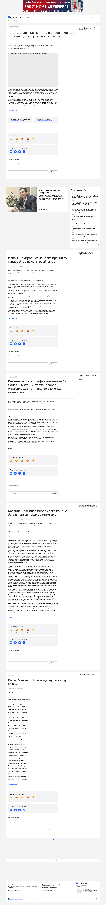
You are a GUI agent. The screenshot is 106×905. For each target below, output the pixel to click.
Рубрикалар (17, 21)
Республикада (13, 253)
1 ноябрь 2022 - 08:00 (12, 266)
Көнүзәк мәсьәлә (14, 27)
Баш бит (10, 21)
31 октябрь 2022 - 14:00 (12, 396)
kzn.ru (10, 617)
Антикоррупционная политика (14, 897)
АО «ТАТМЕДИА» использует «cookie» (16, 897)
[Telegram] (19, 151)
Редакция (25, 21)
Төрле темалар (53, 860)
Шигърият (12, 675)
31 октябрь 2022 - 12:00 (12, 688)
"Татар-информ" (13, 110)
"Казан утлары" (12, 784)
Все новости (85, 245)
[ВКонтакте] (11, 151)
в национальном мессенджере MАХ (44, 120)
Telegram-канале (15, 120)
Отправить (53, 171)
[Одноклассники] (15, 151)
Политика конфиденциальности (15, 899)
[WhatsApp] (24, 151)
